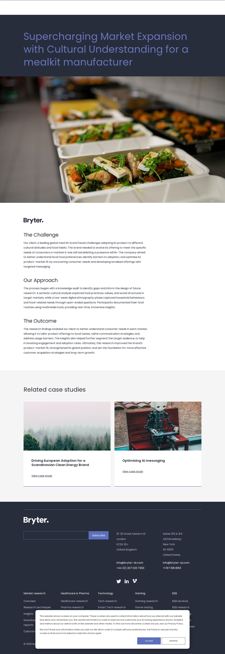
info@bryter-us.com (176, 563)
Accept (149, 640)
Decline (173, 640)
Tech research (107, 601)
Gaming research (146, 601)
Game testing (144, 607)
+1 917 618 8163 (172, 568)
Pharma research (72, 607)
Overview (30, 601)
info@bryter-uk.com (129, 563)
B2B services (180, 601)
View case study (41, 476)
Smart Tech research (112, 607)
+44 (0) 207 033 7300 (130, 568)
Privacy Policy (175, 623)
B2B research (180, 607)
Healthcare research (74, 601)
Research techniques (37, 607)
